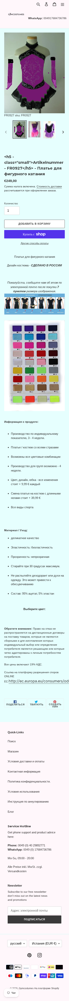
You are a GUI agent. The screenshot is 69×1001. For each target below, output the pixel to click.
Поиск (12, 741)
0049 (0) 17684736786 (37, 849)
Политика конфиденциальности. (29, 781)
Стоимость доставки (49, 186)
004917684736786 (55, 18)
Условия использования (23, 791)
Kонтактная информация (24, 771)
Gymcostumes (26, 988)
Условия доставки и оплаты (26, 761)
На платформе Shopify (46, 988)
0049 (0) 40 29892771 (31, 845)
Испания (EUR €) (44, 943)
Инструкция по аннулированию (28, 801)
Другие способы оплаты (34, 243)
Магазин (13, 751)
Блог (11, 811)
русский (15, 943)
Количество (11, 203)
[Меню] (62, 4)
